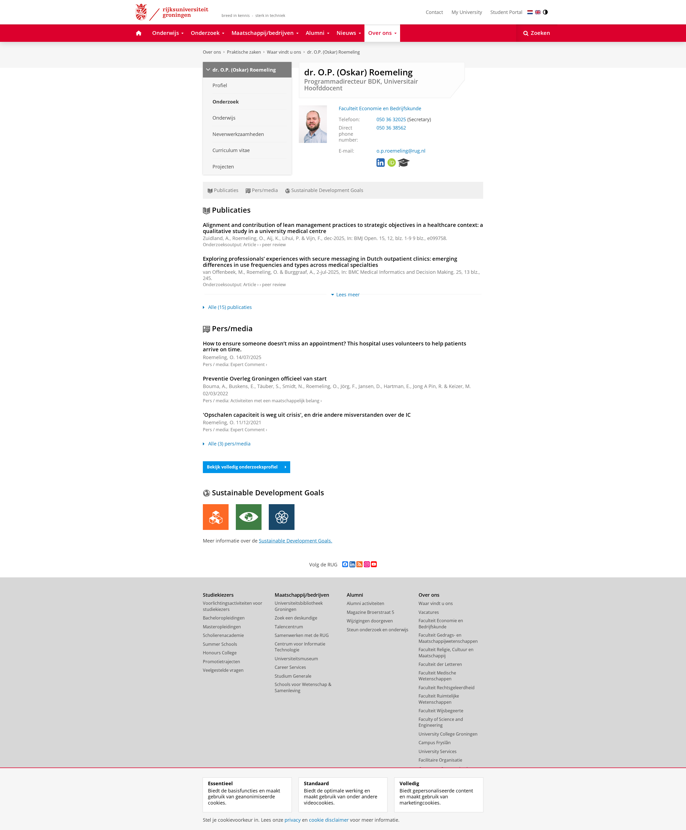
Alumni (355, 595)
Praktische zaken (244, 52)
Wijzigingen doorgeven (370, 621)
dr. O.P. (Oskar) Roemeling (333, 52)
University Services (438, 751)
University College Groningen (448, 734)
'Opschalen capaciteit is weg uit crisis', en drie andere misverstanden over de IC (307, 415)
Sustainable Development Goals (326, 190)
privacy (293, 820)
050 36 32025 (391, 119)
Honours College (220, 653)
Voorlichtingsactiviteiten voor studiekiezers (232, 606)
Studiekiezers (218, 595)
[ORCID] (391, 162)
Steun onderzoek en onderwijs (377, 630)
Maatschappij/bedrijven (302, 595)
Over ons (212, 52)
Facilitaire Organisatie (440, 760)
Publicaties (225, 190)
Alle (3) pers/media (229, 444)
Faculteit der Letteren (440, 664)
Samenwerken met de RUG (302, 635)
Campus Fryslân (435, 743)
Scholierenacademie (223, 635)
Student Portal (506, 12)
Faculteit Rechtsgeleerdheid (447, 688)
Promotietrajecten (221, 662)
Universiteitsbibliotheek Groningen (299, 606)
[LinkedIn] (380, 162)
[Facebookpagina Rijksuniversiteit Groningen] (345, 564)
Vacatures (429, 612)
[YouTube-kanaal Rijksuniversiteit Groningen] (374, 564)
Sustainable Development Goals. (295, 540)
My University (467, 12)
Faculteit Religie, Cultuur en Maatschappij (446, 653)
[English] (537, 12)
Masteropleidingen (222, 627)
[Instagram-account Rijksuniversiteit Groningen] (367, 564)
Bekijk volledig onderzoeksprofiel (242, 467)
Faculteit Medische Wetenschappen (437, 676)
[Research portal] (403, 162)
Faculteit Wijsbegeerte (441, 711)
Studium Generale (293, 676)
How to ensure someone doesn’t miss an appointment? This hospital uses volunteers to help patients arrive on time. (334, 346)
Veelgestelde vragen (223, 670)
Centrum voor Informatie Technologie (300, 647)
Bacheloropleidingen (224, 618)
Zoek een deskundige (296, 618)
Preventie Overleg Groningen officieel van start (265, 378)
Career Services (290, 667)
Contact (434, 12)
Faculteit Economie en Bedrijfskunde (380, 108)
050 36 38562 (391, 128)
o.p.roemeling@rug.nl (401, 151)
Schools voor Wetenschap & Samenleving (303, 687)
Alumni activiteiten (365, 603)
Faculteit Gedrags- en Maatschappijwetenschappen (448, 638)
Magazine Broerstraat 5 (370, 612)
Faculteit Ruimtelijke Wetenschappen (439, 699)
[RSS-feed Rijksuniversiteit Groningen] (359, 564)
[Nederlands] (530, 12)
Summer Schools (220, 644)
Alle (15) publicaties (230, 307)
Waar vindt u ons (284, 52)
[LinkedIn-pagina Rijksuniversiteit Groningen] (352, 564)
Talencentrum (289, 627)
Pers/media (264, 190)
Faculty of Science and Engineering (441, 722)
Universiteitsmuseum (296, 659)
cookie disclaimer (329, 820)
